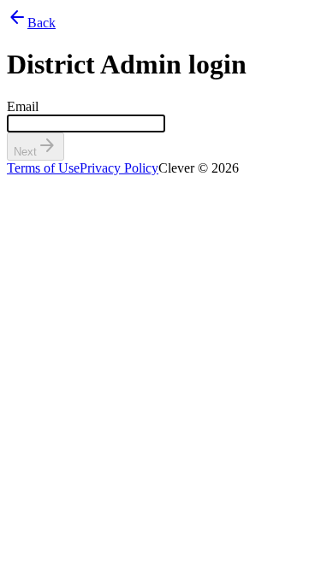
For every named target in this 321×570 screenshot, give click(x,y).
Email (23, 106)
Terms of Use (43, 168)
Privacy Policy (119, 168)
